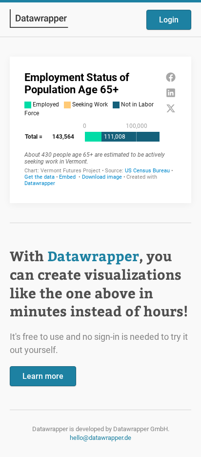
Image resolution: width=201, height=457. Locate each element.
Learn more (42, 376)
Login (169, 19)
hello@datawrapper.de (100, 437)
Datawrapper (93, 255)
